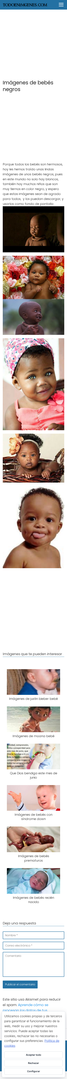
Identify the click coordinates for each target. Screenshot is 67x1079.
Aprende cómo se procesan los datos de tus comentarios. (25, 1010)
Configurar (33, 1071)
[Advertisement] (33, 44)
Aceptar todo (33, 1054)
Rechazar (33, 1063)
